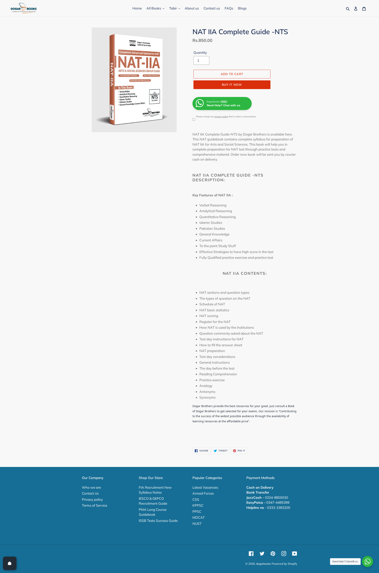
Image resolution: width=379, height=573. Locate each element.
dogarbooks (263, 563)
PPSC (196, 511)
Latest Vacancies (205, 487)
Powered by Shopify (284, 563)
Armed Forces (203, 493)
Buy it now (232, 85)
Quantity (200, 52)
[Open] (9, 563)
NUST (197, 523)
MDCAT (198, 517)
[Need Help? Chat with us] (367, 561)
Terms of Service (94, 505)
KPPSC (198, 505)
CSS (195, 499)
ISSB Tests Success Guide (158, 520)
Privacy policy (92, 499)
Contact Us (90, 493)
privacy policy (221, 116)
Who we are (91, 487)
